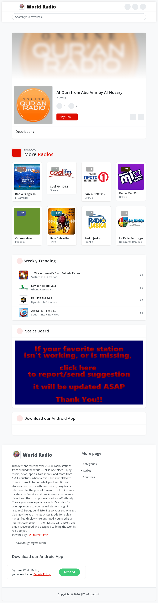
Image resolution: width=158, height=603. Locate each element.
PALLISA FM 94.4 (41, 298)
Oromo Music (24, 238)
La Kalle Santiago (131, 238)
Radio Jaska (92, 238)
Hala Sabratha (60, 238)
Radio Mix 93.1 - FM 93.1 (131, 193)
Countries (89, 477)
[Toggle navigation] (14, 6)
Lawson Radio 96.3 (43, 286)
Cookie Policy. (42, 574)
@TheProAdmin (39, 535)
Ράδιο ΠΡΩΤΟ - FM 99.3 (96, 194)
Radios (87, 470)
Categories (90, 464)
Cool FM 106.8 (59, 186)
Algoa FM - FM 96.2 (43, 311)
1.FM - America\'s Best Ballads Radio (55, 273)
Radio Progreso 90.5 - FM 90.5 (27, 194)
